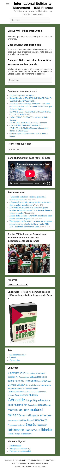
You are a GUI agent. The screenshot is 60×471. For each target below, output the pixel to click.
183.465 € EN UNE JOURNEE (21, 95)
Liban (41, 404)
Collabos (21, 385)
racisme (21, 425)
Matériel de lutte (18, 409)
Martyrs (47, 405)
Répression (42, 425)
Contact (12, 358)
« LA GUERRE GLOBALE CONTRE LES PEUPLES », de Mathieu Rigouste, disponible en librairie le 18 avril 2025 (29, 128)
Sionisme (31, 430)
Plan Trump (27, 420)
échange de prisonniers (23, 434)
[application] (30, 173)
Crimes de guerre (31, 388)
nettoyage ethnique (38, 415)
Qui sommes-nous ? (17, 355)
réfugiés (30, 424)
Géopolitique (33, 400)
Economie (42, 392)
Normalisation (12, 420)
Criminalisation (15, 391)
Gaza (17, 395)
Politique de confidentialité (20, 451)
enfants (11, 395)
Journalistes (33, 405)
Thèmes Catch (39, 467)
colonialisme (33, 385)
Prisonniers (40, 420)
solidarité (45, 430)
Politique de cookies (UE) (19, 449)
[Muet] (44, 183)
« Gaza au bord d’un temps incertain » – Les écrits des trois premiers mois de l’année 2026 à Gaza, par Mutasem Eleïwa (30, 106)
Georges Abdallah (29, 395)
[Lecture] (11, 183)
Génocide (16, 399)
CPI (22, 388)
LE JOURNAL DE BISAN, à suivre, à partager (28, 123)
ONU (19, 420)
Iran (25, 405)
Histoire (45, 400)
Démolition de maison (30, 392)
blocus (38, 381)
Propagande (12, 425)
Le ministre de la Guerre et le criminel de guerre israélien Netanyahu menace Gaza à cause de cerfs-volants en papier (30, 210)
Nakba (22, 416)
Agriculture (31, 373)
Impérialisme (15, 404)
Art (17, 377)
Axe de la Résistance (25, 381)
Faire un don (14, 360)
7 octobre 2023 (17, 372)
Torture (10, 434)
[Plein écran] (48, 183)
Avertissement (15, 446)
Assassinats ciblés (27, 377)
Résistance (16, 430)
